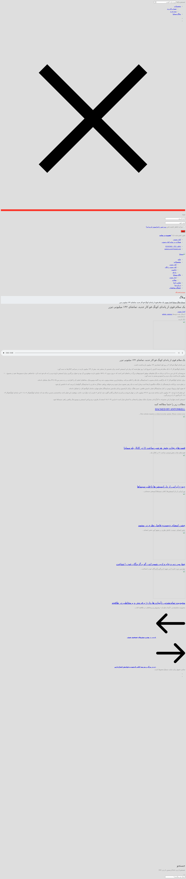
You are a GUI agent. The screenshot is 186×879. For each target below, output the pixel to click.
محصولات (177, 6)
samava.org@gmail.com (172, 249)
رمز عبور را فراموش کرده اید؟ (156, 227)
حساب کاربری (172, 9)
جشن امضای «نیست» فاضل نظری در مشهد (161, 525)
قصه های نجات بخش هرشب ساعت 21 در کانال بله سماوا (154, 448)
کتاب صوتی (177, 239)
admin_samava (167, 314)
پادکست (174, 270)
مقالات (174, 280)
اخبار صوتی (173, 277)
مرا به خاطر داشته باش (174, 227)
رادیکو (175, 272)
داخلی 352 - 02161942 (173, 246)
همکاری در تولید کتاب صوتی (171, 242)
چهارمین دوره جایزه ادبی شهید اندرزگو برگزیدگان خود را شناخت (150, 564)
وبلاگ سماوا (177, 14)
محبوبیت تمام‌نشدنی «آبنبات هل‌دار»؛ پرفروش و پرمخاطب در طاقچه (148, 603)
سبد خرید (173, 11)
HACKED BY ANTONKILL (170, 409)
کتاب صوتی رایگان (171, 267)
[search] (184, 874)
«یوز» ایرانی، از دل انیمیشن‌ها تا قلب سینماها (161, 486)
